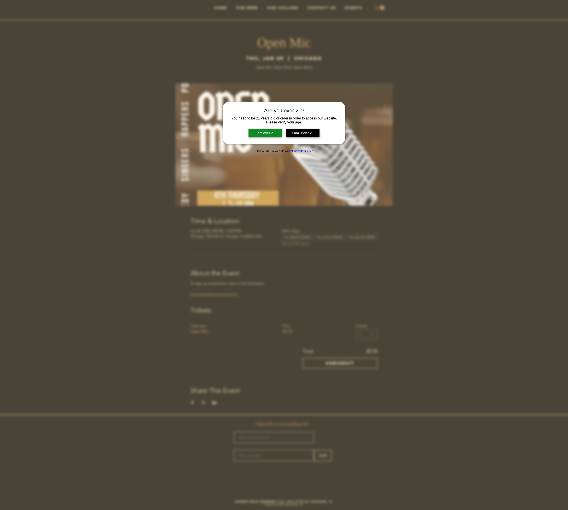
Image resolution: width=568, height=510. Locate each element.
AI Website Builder (301, 151)
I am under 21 (303, 133)
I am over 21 (265, 133)
